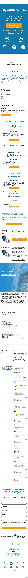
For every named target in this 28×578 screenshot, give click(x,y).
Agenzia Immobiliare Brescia (15, 553)
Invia (14, 528)
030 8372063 (11, 548)
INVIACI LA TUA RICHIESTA (14, 224)
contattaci (6, 115)
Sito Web (5, 566)
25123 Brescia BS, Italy (12, 547)
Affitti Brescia (8, 553)
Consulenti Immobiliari (13, 555)
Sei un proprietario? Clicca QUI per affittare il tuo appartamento (14, 25)
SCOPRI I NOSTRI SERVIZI (18, 259)
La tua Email (4, 506)
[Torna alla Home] (14, 2)
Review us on (8, 369)
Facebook (5, 567)
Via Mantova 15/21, (11, 546)
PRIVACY (5, 523)
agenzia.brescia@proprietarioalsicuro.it (15, 549)
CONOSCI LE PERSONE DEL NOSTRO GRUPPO (8, 274)
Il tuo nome (4, 502)
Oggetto (3, 514)
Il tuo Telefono (5, 510)
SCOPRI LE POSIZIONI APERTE (19, 239)
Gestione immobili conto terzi (14, 556)
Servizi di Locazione (11, 554)
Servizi (7, 554)
